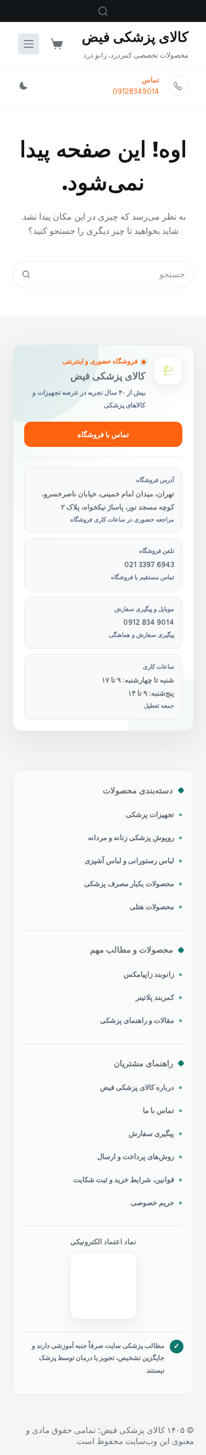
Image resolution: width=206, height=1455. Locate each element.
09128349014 (136, 91)
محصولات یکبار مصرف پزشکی (129, 884)
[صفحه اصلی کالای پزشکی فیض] (168, 370)
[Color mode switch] (23, 85)
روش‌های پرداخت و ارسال (135, 1156)
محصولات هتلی (152, 907)
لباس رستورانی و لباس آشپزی (129, 861)
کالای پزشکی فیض (135, 37)
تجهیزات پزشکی (150, 814)
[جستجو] (103, 11)
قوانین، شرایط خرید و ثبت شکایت (123, 1180)
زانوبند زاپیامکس (149, 974)
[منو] (28, 43)
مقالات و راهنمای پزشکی (137, 1020)
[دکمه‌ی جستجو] (26, 274)
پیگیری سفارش (151, 1133)
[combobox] (116, 274)
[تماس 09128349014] (178, 85)
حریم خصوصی (152, 1203)
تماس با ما (158, 1110)
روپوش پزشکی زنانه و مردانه (131, 837)
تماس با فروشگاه (103, 434)
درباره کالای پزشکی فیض (137, 1087)
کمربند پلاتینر (155, 997)
